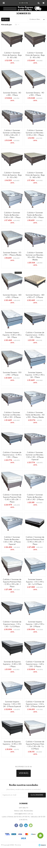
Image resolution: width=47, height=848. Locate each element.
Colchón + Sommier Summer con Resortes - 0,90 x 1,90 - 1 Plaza (35, 133)
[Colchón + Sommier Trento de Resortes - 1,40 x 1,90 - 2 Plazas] (35, 481)
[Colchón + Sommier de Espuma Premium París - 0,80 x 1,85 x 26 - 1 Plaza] (12, 481)
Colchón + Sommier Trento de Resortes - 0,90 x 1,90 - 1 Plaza (35, 215)
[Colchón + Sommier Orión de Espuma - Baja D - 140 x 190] (35, 159)
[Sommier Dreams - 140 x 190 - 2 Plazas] (12, 281)
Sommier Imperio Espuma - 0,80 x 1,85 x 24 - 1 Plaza (12, 335)
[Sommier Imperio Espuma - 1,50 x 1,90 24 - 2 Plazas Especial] (12, 688)
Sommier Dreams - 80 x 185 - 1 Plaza (12, 94)
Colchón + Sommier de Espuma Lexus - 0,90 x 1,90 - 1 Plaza (12, 455)
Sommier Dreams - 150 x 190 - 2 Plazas (12, 374)
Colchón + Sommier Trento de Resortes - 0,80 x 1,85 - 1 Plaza (12, 215)
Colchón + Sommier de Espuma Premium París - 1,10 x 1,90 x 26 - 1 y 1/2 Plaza (35, 745)
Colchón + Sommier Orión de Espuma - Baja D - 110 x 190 (12, 175)
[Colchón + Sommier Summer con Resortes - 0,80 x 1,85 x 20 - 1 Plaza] (12, 116)
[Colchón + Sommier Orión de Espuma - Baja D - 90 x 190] (35, 39)
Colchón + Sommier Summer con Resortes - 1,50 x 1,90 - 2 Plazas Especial (35, 456)
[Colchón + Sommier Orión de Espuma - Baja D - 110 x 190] (12, 159)
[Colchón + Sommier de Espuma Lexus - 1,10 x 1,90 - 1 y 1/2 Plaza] (12, 608)
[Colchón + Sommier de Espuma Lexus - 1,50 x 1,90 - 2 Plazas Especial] (35, 688)
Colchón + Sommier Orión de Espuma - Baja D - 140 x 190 (35, 175)
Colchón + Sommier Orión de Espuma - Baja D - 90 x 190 (35, 55)
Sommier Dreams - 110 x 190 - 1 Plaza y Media (12, 254)
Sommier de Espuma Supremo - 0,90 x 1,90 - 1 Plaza (12, 744)
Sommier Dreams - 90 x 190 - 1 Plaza (35, 94)
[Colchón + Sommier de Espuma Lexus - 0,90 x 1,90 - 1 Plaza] (12, 438)
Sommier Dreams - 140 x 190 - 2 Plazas (12, 296)
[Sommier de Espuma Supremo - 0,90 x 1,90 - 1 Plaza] (12, 728)
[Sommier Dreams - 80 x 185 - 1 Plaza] (12, 79)
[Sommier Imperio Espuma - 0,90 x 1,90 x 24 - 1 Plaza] (35, 359)
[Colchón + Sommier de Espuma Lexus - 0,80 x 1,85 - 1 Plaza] (35, 319)
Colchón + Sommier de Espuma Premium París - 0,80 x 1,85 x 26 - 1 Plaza (12, 498)
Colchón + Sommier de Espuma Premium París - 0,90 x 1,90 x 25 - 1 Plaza (35, 540)
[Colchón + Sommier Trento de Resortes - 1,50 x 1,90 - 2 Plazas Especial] (12, 523)
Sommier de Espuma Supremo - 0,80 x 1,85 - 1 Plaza (12, 664)
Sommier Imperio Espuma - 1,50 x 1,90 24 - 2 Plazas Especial (12, 704)
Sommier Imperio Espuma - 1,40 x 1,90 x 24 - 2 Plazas (35, 624)
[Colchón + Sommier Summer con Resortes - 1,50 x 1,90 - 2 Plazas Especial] (35, 438)
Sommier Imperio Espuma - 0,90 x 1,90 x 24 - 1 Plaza (35, 375)
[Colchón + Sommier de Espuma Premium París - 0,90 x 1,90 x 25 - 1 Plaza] (35, 523)
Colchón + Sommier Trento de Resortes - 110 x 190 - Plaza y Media (34, 415)
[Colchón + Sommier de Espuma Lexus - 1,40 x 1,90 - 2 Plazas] (35, 648)
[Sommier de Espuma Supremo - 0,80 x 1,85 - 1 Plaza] (12, 648)
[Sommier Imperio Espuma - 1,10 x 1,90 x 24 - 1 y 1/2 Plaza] (35, 565)
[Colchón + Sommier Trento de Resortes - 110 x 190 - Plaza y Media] (35, 398)
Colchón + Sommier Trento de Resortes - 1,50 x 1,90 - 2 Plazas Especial (12, 540)
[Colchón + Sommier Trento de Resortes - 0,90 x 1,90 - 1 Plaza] (35, 199)
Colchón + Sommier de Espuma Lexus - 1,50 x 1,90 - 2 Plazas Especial (35, 704)
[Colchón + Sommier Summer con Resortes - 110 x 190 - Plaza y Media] (35, 239)
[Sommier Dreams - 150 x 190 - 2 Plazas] (12, 359)
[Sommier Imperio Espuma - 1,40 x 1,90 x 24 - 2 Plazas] (35, 608)
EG (16, 24)
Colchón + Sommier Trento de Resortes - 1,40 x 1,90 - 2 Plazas (35, 497)
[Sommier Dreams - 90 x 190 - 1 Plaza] (35, 79)
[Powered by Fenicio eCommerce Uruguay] (42, 845)
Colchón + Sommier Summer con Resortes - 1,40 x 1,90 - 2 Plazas (12, 415)
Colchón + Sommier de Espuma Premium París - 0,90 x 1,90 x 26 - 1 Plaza (12, 583)
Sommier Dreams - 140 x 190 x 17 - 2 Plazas (35, 296)
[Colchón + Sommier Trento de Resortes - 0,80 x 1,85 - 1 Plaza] (12, 199)
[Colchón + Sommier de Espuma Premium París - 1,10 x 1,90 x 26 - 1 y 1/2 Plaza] (35, 728)
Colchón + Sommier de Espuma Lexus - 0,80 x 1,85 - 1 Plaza (35, 335)
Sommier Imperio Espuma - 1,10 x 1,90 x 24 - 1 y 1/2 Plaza (35, 582)
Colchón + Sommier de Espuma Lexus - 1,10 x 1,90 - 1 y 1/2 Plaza (12, 624)
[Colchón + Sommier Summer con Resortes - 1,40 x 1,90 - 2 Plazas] (12, 398)
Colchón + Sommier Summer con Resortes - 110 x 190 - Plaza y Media (35, 256)
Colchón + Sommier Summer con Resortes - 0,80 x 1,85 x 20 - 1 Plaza (12, 134)
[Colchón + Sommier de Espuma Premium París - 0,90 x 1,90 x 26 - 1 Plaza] (12, 565)
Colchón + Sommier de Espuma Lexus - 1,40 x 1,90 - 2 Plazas (35, 664)
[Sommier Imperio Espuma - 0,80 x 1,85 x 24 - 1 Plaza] (12, 319)
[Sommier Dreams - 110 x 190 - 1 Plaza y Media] (12, 239)
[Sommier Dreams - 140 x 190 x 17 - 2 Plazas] (35, 281)
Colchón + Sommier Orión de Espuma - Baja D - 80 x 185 (12, 55)
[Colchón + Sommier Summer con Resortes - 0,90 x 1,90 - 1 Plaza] (35, 116)
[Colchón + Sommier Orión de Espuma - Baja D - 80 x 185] (12, 39)
